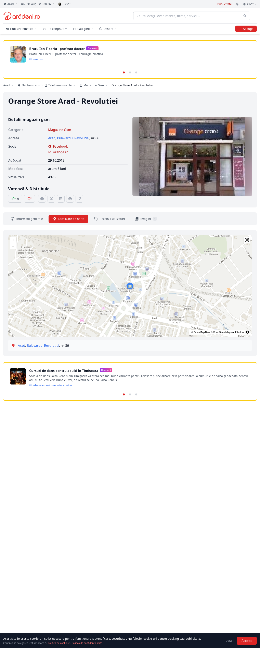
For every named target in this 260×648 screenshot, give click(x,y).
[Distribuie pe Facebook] (42, 199)
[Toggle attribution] (247, 332)
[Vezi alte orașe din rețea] (12, 85)
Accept (247, 640)
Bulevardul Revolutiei (73, 138)
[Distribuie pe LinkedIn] (61, 199)
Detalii (229, 641)
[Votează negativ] (29, 199)
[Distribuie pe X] (51, 199)
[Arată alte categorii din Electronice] (39, 85)
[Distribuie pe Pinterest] (70, 199)
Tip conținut (55, 29)
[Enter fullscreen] (247, 240)
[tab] (124, 72)
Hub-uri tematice (21, 29)
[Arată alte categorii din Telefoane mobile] (74, 85)
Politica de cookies (58, 643)
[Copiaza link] (79, 199)
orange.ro (60, 152)
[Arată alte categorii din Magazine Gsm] (106, 85)
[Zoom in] (13, 240)
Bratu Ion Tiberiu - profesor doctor (57, 48)
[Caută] (245, 15)
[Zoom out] (13, 246)
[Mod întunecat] (237, 4)
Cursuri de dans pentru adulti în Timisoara (63, 370)
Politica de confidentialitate (87, 643)
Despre (108, 29)
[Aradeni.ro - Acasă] (21, 16)
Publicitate (224, 4)
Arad (6, 85)
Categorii (83, 29)
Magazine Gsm (59, 129)
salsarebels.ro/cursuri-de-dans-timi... (53, 385)
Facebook (60, 146)
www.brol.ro (39, 59)
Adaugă (248, 29)
